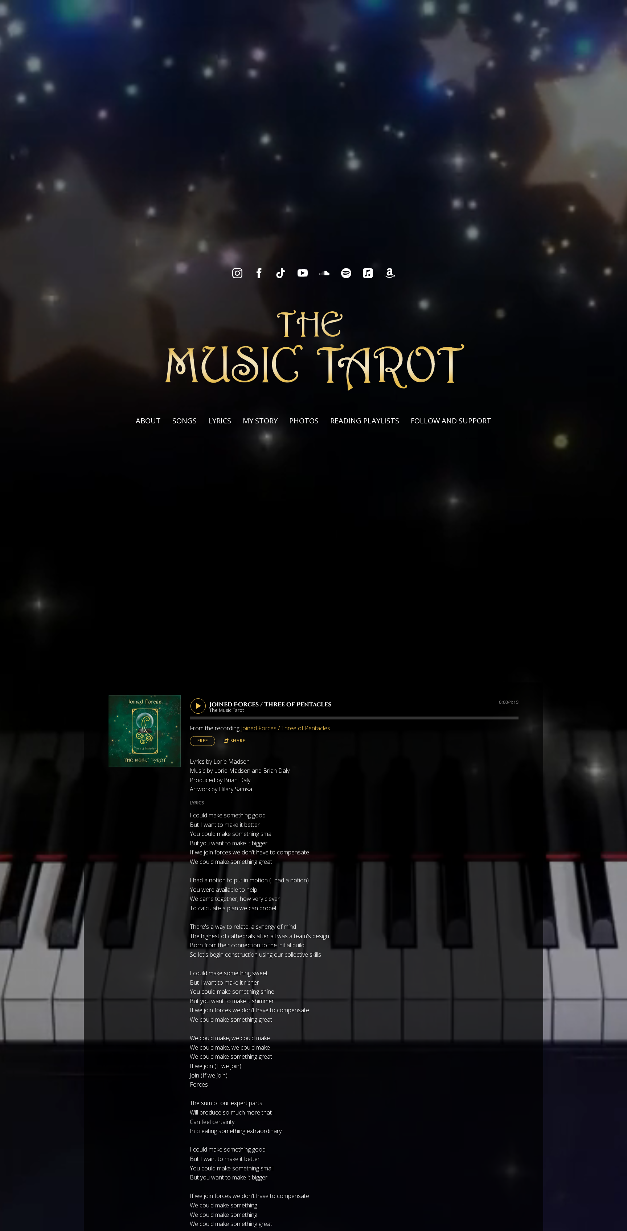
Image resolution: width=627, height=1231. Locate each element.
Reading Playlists (364, 421)
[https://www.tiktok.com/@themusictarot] (281, 273)
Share (237, 741)
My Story (260, 421)
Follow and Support (451, 421)
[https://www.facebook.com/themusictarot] (259, 273)
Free (202, 741)
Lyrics (219, 421)
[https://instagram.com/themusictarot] (237, 273)
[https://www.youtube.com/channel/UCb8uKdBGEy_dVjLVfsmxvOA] (303, 273)
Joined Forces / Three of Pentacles (285, 728)
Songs (184, 421)
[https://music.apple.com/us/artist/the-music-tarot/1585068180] (368, 273)
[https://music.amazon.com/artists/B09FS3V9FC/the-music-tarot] (390, 273)
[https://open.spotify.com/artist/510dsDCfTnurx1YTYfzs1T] (346, 273)
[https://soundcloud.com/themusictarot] (324, 273)
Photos (304, 421)
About (148, 421)
